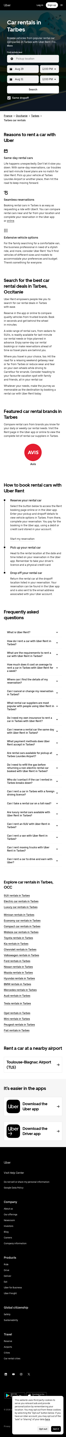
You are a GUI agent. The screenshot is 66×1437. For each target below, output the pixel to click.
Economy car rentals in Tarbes (22, 920)
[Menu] (61, 5)
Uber (7, 5)
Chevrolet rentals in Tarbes (20, 949)
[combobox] (36, 59)
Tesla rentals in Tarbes (17, 1003)
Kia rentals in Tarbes (16, 943)
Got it (56, 1429)
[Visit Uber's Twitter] (29, 1374)
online (10, 220)
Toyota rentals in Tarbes (18, 937)
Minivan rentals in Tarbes (19, 914)
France (8, 115)
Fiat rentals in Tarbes (16, 1030)
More (10, 45)
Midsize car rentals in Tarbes (21, 932)
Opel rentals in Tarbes (17, 1013)
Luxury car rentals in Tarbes (20, 907)
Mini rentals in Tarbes (17, 1018)
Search (33, 89)
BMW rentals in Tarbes (17, 984)
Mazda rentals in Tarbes (18, 972)
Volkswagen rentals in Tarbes (21, 955)
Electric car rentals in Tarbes (21, 901)
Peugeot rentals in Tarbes (19, 1024)
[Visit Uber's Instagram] (21, 1374)
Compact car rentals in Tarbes (22, 926)
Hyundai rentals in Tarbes (19, 978)
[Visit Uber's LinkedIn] (6, 1374)
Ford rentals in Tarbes (17, 961)
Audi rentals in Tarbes (17, 995)
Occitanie (22, 115)
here (47, 1419)
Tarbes (35, 115)
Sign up (52, 5)
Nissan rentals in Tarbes (18, 966)
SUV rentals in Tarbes (17, 895)
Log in (40, 5)
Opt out (43, 1429)
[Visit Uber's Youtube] (13, 1374)
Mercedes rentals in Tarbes (20, 989)
